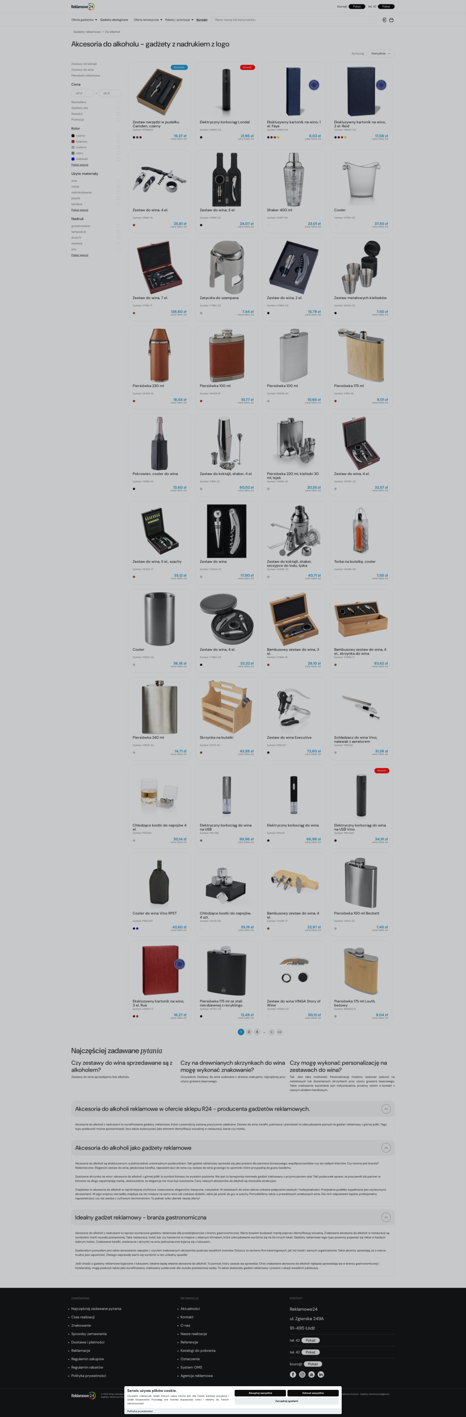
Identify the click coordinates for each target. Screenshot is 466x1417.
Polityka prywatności (140, 1411)
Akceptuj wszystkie (260, 1393)
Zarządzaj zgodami (286, 1401)
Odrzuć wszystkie (313, 1393)
